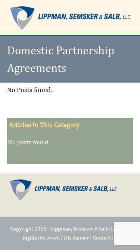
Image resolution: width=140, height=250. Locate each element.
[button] (129, 17)
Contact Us (105, 237)
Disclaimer (76, 237)
